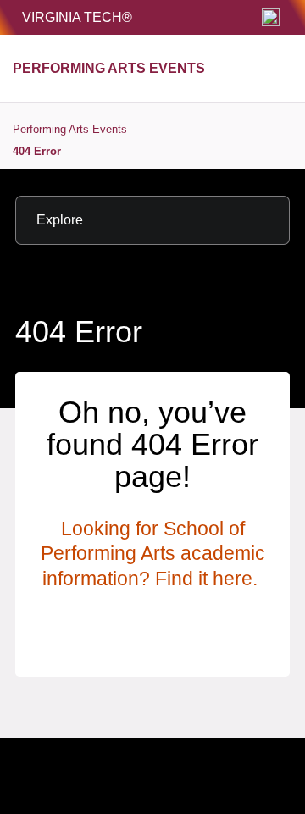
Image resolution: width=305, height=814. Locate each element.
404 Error (37, 151)
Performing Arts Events (70, 129)
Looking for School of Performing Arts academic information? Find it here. (153, 554)
